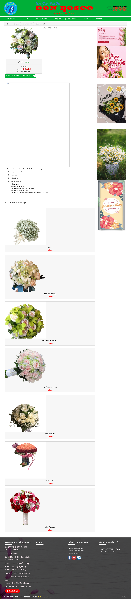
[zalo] (79, 557)
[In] (70, 557)
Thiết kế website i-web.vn (46, 597)
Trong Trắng (50, 434)
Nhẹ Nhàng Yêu (50, 294)
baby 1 (50, 247)
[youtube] (74, 557)
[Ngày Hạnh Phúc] (25, 366)
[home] (10, 8)
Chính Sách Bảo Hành (76, 551)
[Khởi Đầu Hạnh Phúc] (25, 320)
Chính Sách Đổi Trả (75, 553)
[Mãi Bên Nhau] (25, 506)
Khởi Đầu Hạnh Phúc (50, 340)
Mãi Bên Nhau (50, 527)
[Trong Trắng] (25, 413)
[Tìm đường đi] (12, 591)
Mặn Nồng (50, 480)
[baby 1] (25, 226)
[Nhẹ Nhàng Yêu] (25, 273)
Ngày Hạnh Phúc (50, 387)
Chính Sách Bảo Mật (75, 548)
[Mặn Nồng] (25, 460)
